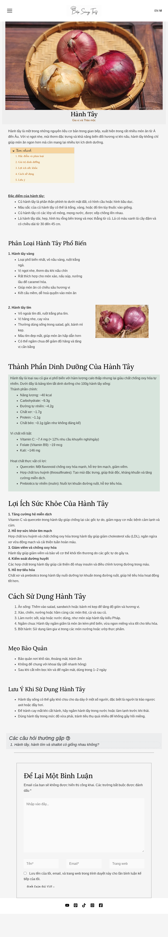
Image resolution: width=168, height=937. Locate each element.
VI (160, 10)
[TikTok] (84, 905)
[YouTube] (67, 905)
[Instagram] (92, 905)
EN (156, 10)
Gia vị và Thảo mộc (84, 120)
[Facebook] (101, 905)
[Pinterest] (76, 905)
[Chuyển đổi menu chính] (9, 10)
